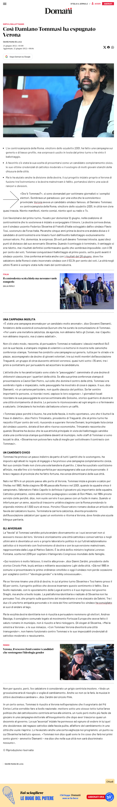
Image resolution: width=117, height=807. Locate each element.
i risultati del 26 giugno (78, 256)
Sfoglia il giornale (79, 4)
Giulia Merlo (8, 286)
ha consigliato (104, 602)
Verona (38, 202)
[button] (104, 47)
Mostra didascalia (58, 100)
